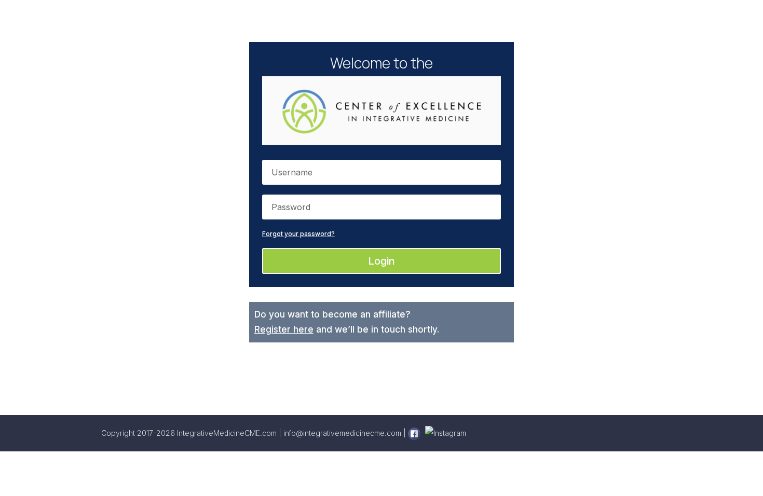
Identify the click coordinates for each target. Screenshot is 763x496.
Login (381, 261)
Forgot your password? (298, 234)
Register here (284, 329)
